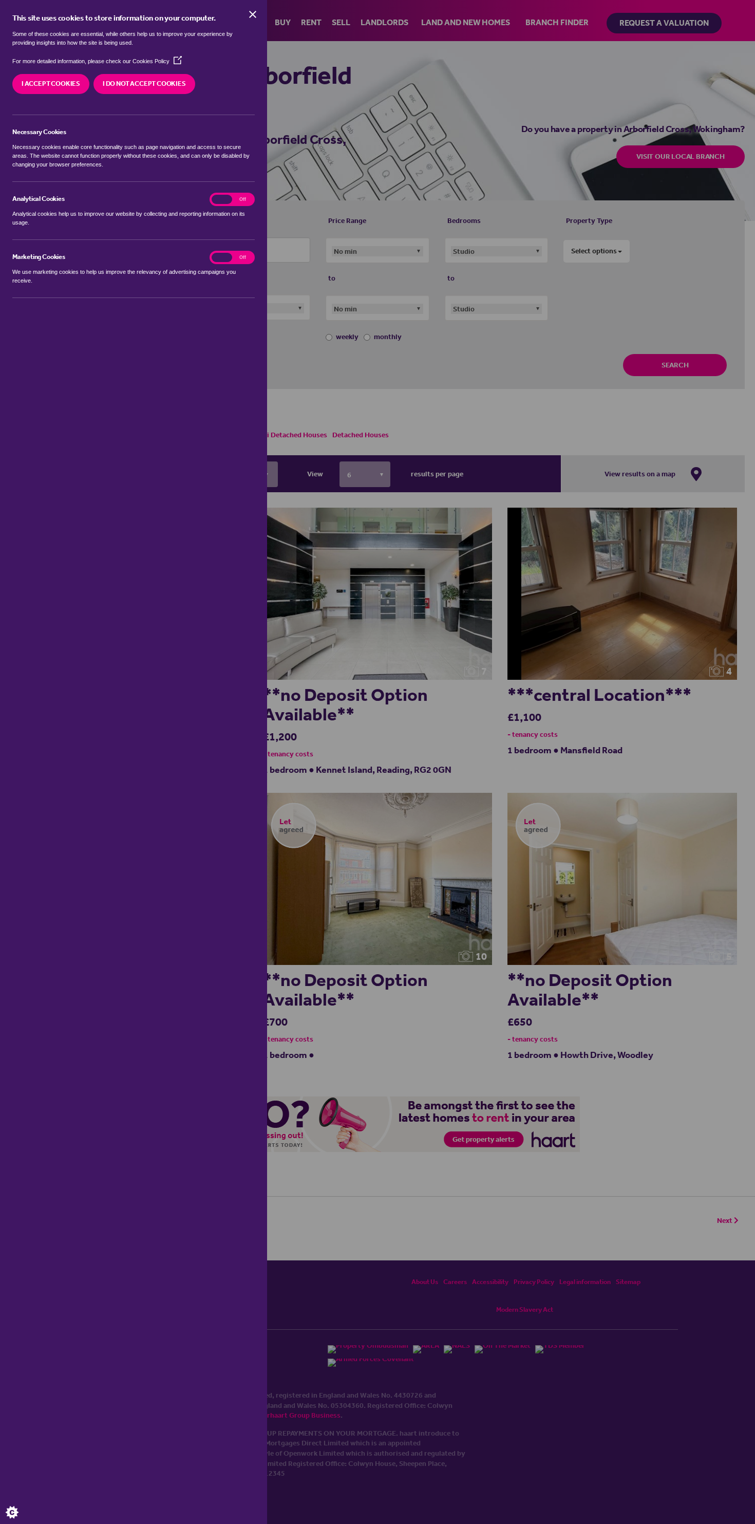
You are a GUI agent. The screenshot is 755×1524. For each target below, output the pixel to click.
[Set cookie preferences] (20, 1503)
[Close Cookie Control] (253, 14)
